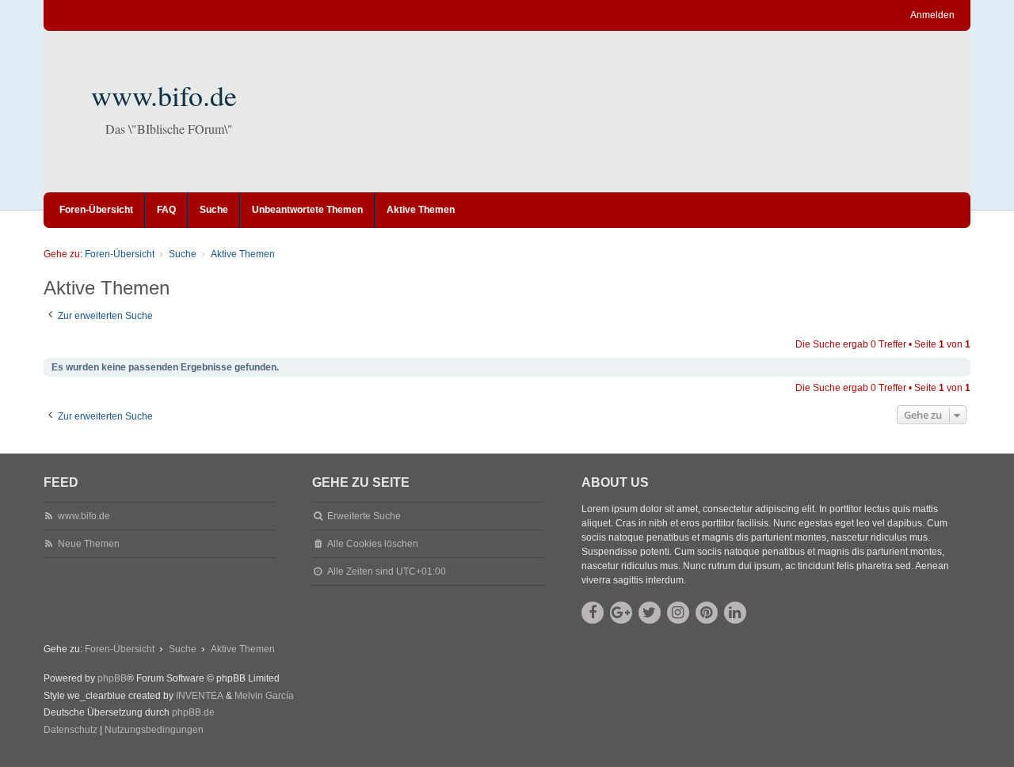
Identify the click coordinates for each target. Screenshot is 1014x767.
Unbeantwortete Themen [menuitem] (307, 209)
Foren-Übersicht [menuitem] (96, 209)
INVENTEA (199, 695)
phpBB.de (193, 712)
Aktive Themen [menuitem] (421, 209)
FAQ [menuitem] (166, 209)
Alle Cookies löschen (372, 543)
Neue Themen (89, 543)
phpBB (112, 678)
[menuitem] (70, 730)
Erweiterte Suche (364, 516)
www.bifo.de (164, 95)
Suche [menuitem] (214, 209)
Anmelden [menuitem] (932, 15)
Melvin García (264, 695)
